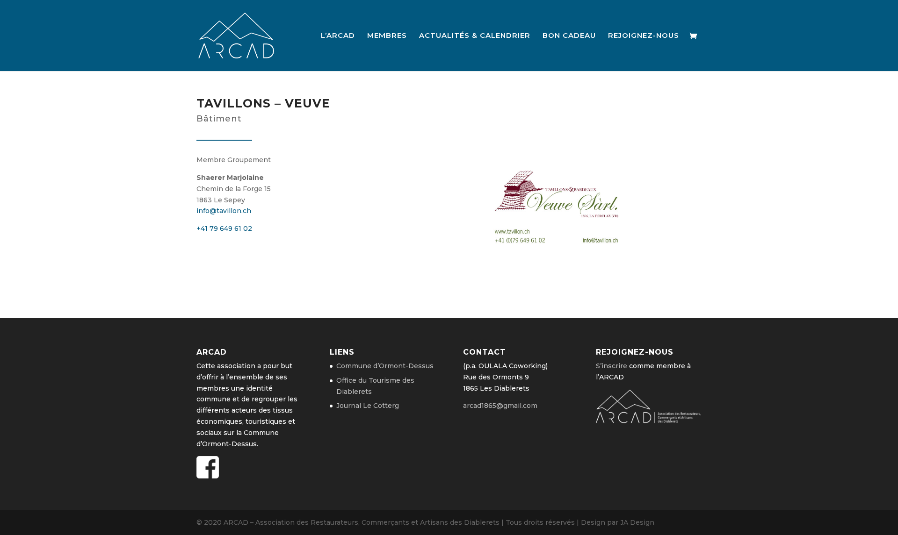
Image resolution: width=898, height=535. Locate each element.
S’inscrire (611, 366)
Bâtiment (219, 119)
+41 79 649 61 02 (224, 228)
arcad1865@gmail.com (500, 405)
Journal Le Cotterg (367, 405)
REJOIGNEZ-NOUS (643, 36)
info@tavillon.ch (223, 211)
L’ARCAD (338, 36)
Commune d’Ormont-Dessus (385, 366)
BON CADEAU (569, 36)
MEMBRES (387, 36)
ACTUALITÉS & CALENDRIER (474, 36)
